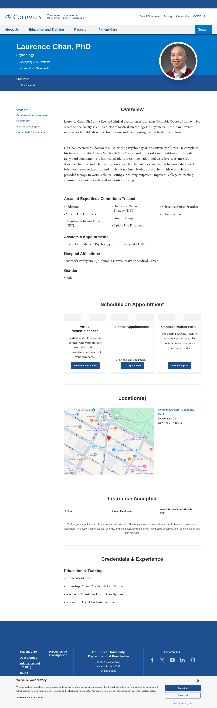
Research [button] (81, 29)
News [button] (202, 29)
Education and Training (30, 665)
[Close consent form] (198, 680)
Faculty (167, 16)
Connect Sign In (179, 365)
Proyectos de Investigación (58, 653)
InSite (24, 673)
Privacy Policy (181, 703)
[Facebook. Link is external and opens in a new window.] (152, 660)
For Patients (28, 85)
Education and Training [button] (46, 29)
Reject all (183, 695)
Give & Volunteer (150, 16)
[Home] (45, 16)
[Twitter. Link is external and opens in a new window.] (162, 660)
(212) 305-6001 (133, 365)
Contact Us (183, 16)
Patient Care (107, 29)
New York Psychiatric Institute (131, 632)
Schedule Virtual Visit (85, 365)
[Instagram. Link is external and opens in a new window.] (192, 660)
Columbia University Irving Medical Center (108, 4)
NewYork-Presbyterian (85, 632)
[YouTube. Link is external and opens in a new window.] (172, 660)
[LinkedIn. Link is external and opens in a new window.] (182, 660)
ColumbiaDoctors (177, 631)
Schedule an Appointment (32, 115)
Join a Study (28, 657)
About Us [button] (12, 29)
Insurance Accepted (28, 126)
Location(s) (23, 121)
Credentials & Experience (31, 132)
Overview (21, 109)
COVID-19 (199, 16)
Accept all (182, 688)
